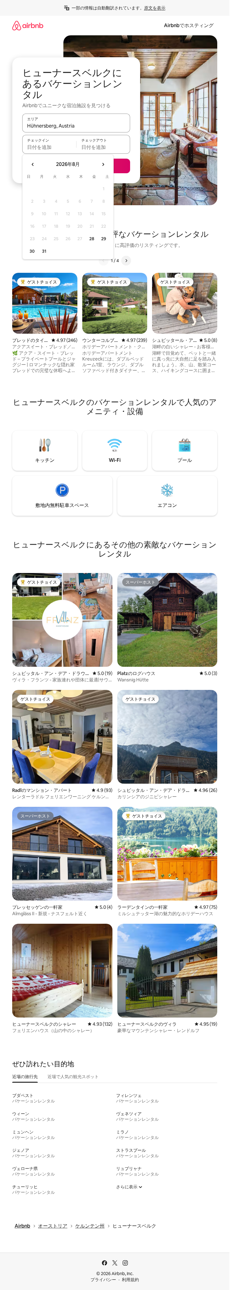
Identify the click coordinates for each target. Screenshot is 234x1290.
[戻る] (103, 260)
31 (44, 251)
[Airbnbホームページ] (27, 25)
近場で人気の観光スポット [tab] (73, 1076)
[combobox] (76, 125)
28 (91, 238)
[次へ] (126, 260)
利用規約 (130, 1279)
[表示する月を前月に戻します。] (33, 164)
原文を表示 (154, 8)
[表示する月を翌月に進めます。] (103, 164)
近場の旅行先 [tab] (25, 1076)
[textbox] (49, 147)
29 (103, 238)
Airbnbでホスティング (189, 25)
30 (32, 251)
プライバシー (103, 1279)
